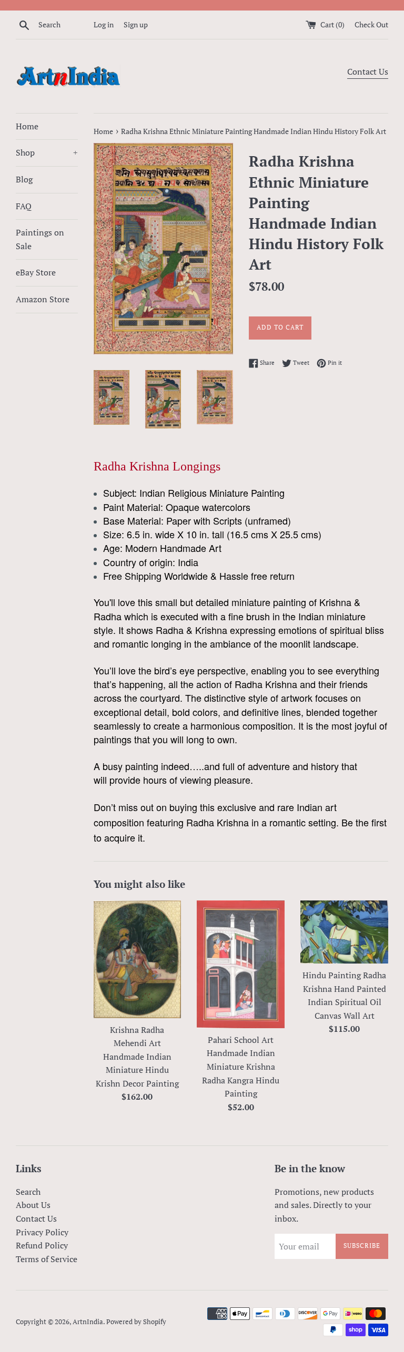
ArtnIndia (88, 1321)
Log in (104, 24)
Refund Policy (42, 1245)
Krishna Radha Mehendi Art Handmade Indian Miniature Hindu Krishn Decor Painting (137, 1056)
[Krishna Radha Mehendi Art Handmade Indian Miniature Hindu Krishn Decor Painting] (137, 959)
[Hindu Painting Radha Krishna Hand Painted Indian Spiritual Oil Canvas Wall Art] (344, 932)
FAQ (24, 206)
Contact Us (367, 71)
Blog (24, 179)
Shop (47, 152)
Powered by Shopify (136, 1321)
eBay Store (36, 272)
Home (27, 126)
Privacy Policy (42, 1232)
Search (28, 1191)
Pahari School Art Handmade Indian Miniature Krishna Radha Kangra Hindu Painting (240, 1066)
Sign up (136, 24)
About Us (33, 1205)
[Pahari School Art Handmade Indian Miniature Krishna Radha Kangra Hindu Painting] (241, 964)
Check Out (371, 24)
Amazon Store (42, 299)
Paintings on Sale (40, 239)
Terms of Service (46, 1259)
